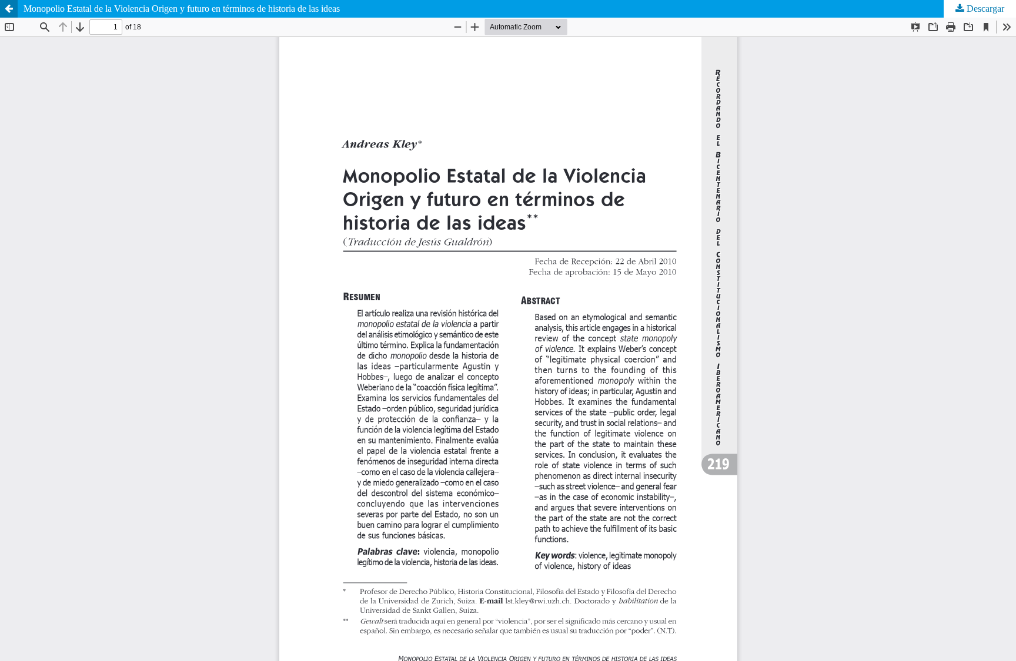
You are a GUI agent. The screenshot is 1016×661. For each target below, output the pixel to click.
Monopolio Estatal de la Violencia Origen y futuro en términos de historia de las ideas (182, 9)
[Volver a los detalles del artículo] (9, 9)
